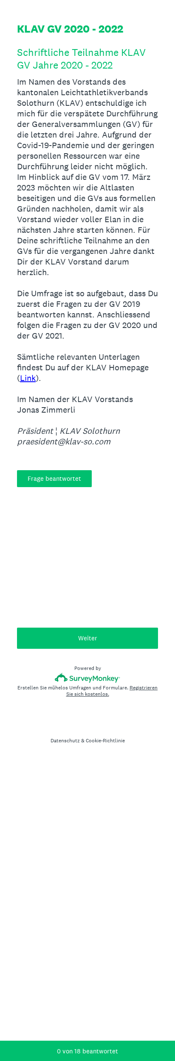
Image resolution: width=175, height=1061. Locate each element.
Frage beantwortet (54, 478)
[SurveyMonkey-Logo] (88, 677)
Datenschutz (65, 740)
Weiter (87, 638)
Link (28, 377)
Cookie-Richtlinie (105, 740)
